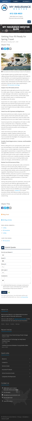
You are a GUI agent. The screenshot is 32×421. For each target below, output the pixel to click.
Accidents (26, 1)
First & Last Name (6, 252)
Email (3, 258)
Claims (15, 1)
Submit (4, 292)
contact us (17, 190)
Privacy (19, 417)
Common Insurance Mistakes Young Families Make (15, 346)
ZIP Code (4, 270)
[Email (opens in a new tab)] (10, 48)
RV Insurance (6, 230)
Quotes (5, 1)
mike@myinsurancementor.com (12, 395)
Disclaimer (25, 417)
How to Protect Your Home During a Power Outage (15, 335)
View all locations (8, 401)
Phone (3, 264)
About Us (4, 359)
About (7, 324)
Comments (4, 276)
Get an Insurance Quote (8, 373)
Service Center (6, 366)
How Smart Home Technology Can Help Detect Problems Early (14, 341)
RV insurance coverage (14, 85)
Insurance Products (7, 369)
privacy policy (24, 297)
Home (2, 324)
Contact (12, 324)
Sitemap (17, 324)
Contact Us (5, 362)
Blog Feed (6, 214)
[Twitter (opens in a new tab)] (5, 48)
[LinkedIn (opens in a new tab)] (8, 48)
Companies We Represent (9, 376)
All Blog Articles (7, 220)
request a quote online (20, 319)
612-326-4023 (7, 392)
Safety (4, 228)
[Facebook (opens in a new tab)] (2, 48)
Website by (5, 418)
